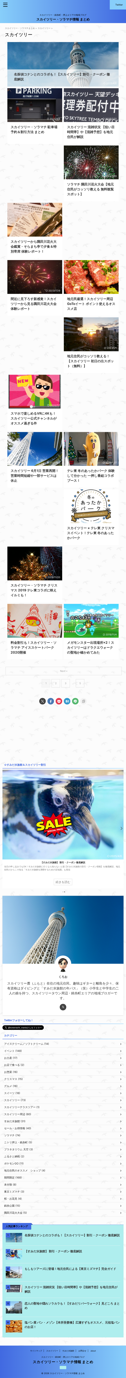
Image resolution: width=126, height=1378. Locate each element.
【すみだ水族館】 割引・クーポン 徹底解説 (53, 1251)
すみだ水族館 (68, 1351)
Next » (63, 671)
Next (120, 828)
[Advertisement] (34, 172)
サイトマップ (36, 1351)
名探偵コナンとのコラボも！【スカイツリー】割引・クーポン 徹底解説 (63, 862)
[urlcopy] (83, 701)
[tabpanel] (63, 829)
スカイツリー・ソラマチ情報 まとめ (63, 19)
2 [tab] (64, 892)
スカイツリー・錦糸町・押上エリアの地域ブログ (63, 1357)
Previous (5, 828)
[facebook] (50, 701)
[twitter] (42, 701)
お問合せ (82, 1351)
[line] (75, 701)
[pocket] (59, 701)
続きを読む (63, 882)
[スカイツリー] (67, 701)
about (93, 1351)
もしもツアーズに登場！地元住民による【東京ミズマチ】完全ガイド (70, 1268)
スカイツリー (52, 1351)
